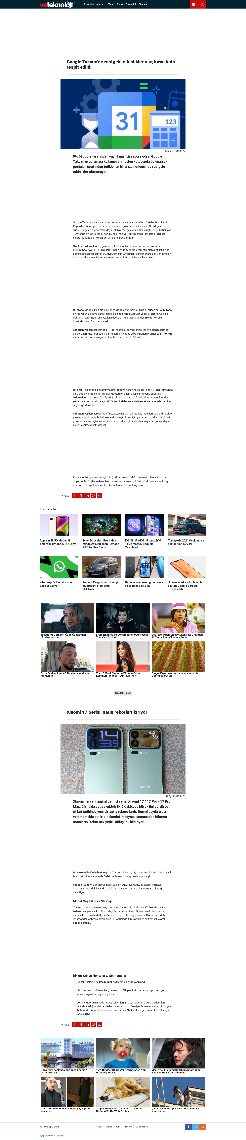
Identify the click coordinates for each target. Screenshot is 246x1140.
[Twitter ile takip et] (195, 1127)
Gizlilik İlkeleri (142, 1127)
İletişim (128, 1127)
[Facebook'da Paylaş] (75, 495)
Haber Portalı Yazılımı (54, 1136)
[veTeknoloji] (57, 4)
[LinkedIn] (87, 495)
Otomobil (131, 4)
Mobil (111, 4)
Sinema (143, 4)
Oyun (120, 4)
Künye (119, 1127)
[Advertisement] (123, 33)
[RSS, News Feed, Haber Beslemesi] (202, 1127)
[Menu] (193, 4)
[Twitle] (81, 495)
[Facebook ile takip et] (188, 1127)
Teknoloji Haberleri (94, 4)
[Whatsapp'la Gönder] (93, 495)
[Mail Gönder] (99, 495)
